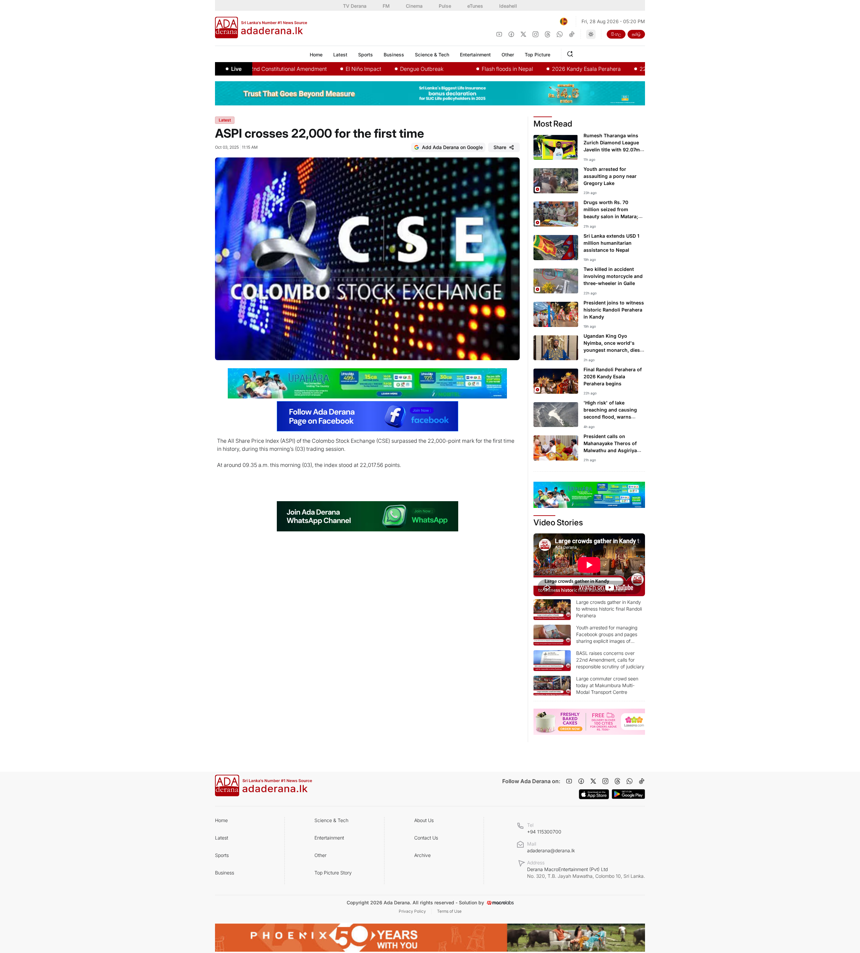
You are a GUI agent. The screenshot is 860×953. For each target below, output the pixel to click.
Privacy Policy (412, 911)
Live (236, 68)
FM (386, 6)
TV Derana (355, 6)
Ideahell (508, 6)
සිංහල (616, 34)
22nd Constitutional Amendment (257, 68)
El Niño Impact (333, 68)
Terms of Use (449, 911)
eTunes (475, 6)
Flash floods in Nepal (477, 68)
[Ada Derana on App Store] (594, 794)
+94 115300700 (544, 832)
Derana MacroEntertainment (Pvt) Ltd (586, 872)
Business (224, 872)
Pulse (445, 6)
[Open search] (571, 53)
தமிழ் (636, 34)
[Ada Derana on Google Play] (628, 794)
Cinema (414, 6)
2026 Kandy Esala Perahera (556, 68)
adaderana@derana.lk (551, 850)
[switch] (591, 34)
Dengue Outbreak (391, 68)
